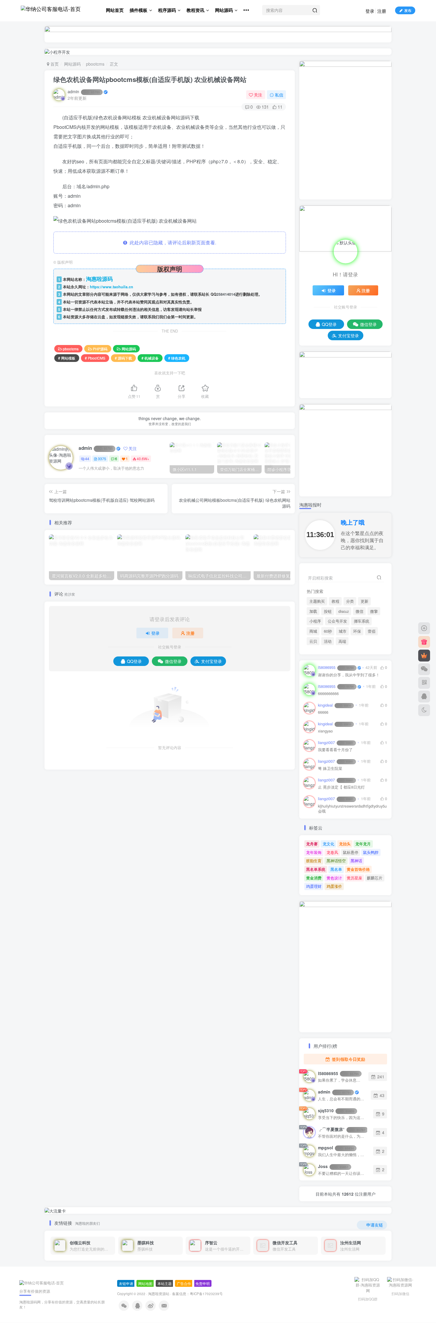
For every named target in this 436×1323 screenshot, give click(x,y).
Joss (333, 1166)
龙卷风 (332, 852)
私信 (279, 95)
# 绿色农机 (176, 357)
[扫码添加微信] (424, 669)
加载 (313, 611)
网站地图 (145, 1283)
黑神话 (356, 860)
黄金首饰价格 (358, 869)
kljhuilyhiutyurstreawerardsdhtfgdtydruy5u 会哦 (352, 809)
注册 (381, 11)
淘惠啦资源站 (158, 1293)
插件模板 (138, 10)
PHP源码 (100, 348)
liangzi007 (335, 742)
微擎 (374, 611)
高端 (342, 641)
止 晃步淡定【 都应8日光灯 (341, 787)
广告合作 (184, 1283)
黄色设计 (334, 878)
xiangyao (325, 731)
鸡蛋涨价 (334, 886)
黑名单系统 (315, 869)
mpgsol (336, 1147)
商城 (313, 631)
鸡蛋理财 (314, 886)
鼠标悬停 (350, 852)
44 (87, 458)
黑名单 (336, 869)
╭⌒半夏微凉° (341, 1129)
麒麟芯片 (374, 878)
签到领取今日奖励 (348, 1059)
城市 (342, 631)
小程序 (315, 621)
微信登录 (173, 661)
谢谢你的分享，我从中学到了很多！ (349, 675)
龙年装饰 (314, 852)
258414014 (226, 294)
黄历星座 (354, 878)
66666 (323, 712)
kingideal (334, 705)
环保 (357, 631)
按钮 (328, 611)
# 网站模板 (66, 357)
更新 (364, 601)
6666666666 (328, 693)
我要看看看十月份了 (335, 749)
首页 (54, 64)
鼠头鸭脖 (370, 852)
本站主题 (164, 1283)
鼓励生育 (314, 860)
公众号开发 (337, 621)
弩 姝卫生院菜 (330, 768)
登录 (369, 11)
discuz (343, 611)
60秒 (328, 631)
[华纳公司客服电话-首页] (41, 1282)
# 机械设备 (150, 357)
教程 (335, 601)
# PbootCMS (95, 357)
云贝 (313, 641)
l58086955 (336, 667)
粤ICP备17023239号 (206, 1293)
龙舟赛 (312, 843)
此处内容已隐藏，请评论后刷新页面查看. (171, 242)
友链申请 (126, 1283)
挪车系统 (361, 621)
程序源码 (167, 10)
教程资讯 (195, 10)
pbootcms (95, 64)
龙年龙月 (363, 843)
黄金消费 (314, 878)
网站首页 (115, 10)
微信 (359, 611)
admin (84, 91)
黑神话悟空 (336, 860)
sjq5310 (336, 1110)
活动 (328, 641)
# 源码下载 (123, 357)
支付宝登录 (211, 661)
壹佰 (371, 631)
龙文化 (328, 843)
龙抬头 (345, 843)
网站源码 (224, 10)
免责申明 (202, 1283)
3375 (102, 458)
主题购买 (317, 601)
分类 (350, 601)
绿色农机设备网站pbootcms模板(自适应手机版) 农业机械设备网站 (149, 79)
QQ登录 (134, 661)
